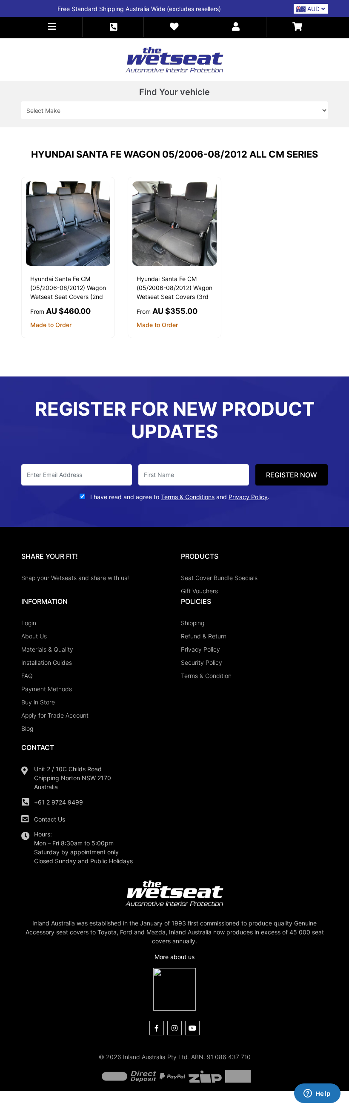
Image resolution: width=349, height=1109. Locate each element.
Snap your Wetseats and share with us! (75, 577)
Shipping (192, 622)
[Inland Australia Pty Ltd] (174, 59)
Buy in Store (38, 702)
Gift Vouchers (199, 591)
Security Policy (201, 662)
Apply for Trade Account (55, 715)
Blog (27, 728)
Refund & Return (203, 636)
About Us (34, 636)
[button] (52, 27)
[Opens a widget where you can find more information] (317, 1094)
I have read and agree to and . (179, 496)
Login (28, 622)
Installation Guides (46, 662)
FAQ (27, 675)
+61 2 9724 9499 (58, 802)
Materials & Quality (47, 649)
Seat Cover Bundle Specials (219, 577)
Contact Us (49, 819)
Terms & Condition (206, 675)
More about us (174, 956)
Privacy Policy (200, 649)
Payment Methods (46, 688)
